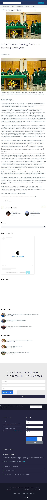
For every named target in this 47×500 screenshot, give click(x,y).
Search (44, 227)
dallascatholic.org (36, 487)
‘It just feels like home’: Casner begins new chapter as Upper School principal (22, 314)
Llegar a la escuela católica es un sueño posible (16, 320)
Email (27, 425)
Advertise (27, 6)
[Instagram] (25, 497)
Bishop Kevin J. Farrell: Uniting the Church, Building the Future (19, 340)
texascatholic (15, 272)
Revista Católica (20, 6)
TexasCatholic (8, 272)
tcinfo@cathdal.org (16, 430)
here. (24, 461)
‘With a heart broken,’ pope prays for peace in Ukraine (35, 213)
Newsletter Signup (6, 6)
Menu (34, 10)
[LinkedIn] (9, 200)
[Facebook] (2, 200)
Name (27, 420)
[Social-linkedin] (23, 497)
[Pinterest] (5, 200)
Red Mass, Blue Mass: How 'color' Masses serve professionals (19, 326)
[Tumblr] (7, 200)
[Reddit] (10, 200)
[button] (19, 3)
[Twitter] (3, 200)
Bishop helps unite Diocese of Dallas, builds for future (17, 352)
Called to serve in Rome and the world (14, 346)
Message (28, 429)
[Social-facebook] (20, 497)
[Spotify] (27, 497)
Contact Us (34, 6)
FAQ (13, 6)
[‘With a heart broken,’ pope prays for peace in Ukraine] (27, 213)
